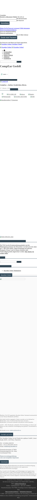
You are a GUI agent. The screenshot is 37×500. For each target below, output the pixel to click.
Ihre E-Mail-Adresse (22, 35)
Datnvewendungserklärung (11, 491)
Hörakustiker (8, 52)
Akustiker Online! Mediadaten (12, 271)
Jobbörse (7, 57)
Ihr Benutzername (22, 18)
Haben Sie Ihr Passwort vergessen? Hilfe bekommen (15, 28)
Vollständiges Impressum (26, 491)
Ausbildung (7, 58)
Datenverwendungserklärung (8, 30)
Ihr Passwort (20, 20)
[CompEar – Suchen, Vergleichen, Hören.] (4, 81)
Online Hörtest (8, 55)
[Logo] (6, 47)
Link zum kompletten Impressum (9, 458)
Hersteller (7, 53)
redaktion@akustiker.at (15, 430)
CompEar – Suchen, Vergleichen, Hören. (13, 85)
